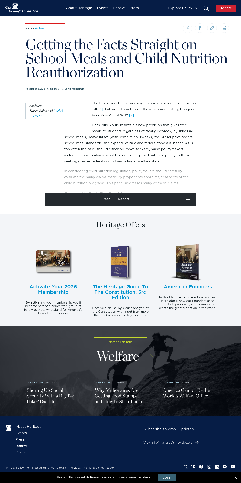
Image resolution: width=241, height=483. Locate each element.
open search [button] (206, 8)
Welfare (40, 28)
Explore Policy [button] (180, 8)
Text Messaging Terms (40, 467)
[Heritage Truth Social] (193, 467)
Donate (226, 8)
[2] (131, 115)
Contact (22, 452)
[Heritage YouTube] (233, 467)
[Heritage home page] (9, 427)
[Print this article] (224, 28)
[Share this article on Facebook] (199, 28)
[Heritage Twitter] (186, 467)
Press (134, 8)
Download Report (74, 88)
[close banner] (235, 478)
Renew (119, 8)
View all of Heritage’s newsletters (167, 442)
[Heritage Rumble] (225, 467)
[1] (101, 109)
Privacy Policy (15, 467)
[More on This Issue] (149, 354)
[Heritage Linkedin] (217, 467)
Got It (167, 477)
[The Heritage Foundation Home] (21, 8)
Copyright (62, 467)
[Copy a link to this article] (212, 28)
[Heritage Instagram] (209, 467)
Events (102, 8)
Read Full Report (116, 199)
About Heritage (79, 8)
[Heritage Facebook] (201, 467)
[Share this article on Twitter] (187, 28)
